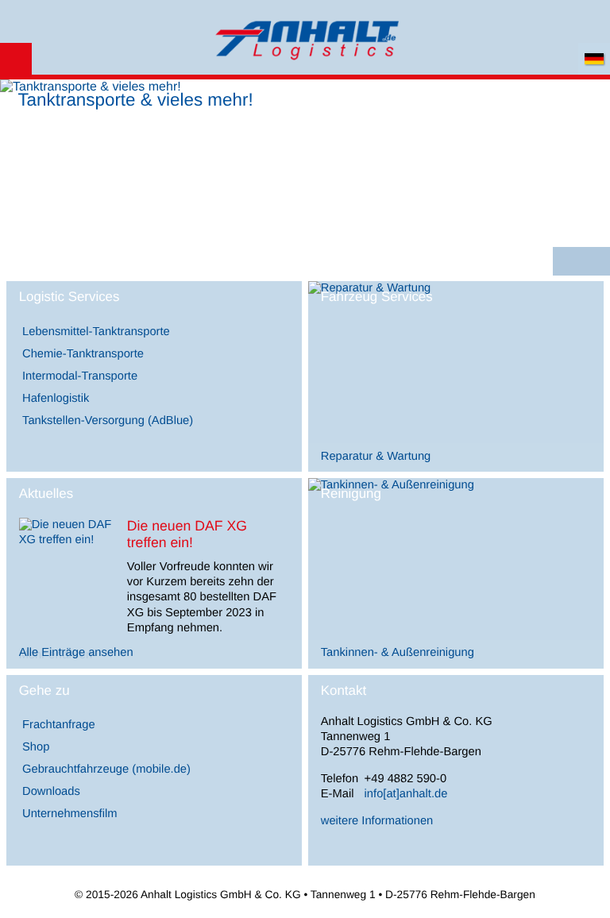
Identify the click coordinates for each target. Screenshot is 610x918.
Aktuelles (46, 493)
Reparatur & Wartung (376, 456)
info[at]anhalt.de (406, 794)
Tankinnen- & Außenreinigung (397, 652)
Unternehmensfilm (69, 814)
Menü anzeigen (16, 59)
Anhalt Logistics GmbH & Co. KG (305, 38)
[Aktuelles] (66, 540)
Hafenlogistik (55, 398)
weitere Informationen (377, 821)
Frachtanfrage (58, 725)
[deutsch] (594, 59)
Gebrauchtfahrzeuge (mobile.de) (106, 769)
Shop (35, 747)
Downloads (51, 791)
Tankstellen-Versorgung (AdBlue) (107, 421)
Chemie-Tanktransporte (83, 354)
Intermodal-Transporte (79, 376)
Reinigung (351, 493)
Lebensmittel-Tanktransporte (96, 332)
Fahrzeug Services (377, 296)
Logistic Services (69, 296)
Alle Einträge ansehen (76, 652)
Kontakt (343, 690)
